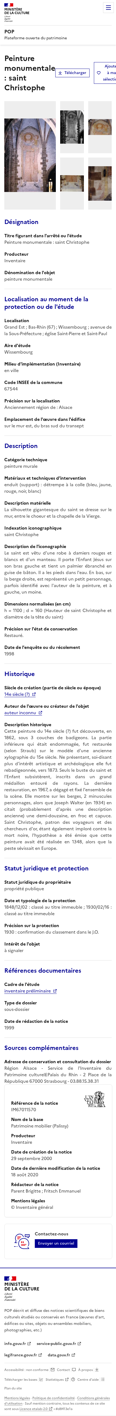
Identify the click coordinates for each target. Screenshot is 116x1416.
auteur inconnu (20, 712)
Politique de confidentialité (53, 1398)
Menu (108, 7)
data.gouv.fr (59, 1355)
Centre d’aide (88, 1379)
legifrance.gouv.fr (20, 1355)
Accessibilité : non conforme (26, 1369)
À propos (85, 1369)
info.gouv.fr (15, 1344)
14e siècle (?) (17, 694)
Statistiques (55, 1379)
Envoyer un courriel (56, 1243)
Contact (63, 1369)
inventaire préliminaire (27, 991)
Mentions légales (17, 1398)
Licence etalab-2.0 (33, 1409)
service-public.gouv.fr (56, 1344)
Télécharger (75, 73)
